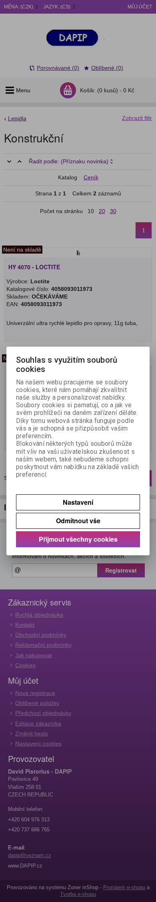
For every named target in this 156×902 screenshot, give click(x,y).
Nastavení (78, 502)
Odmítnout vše (78, 520)
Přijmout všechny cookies (78, 539)
